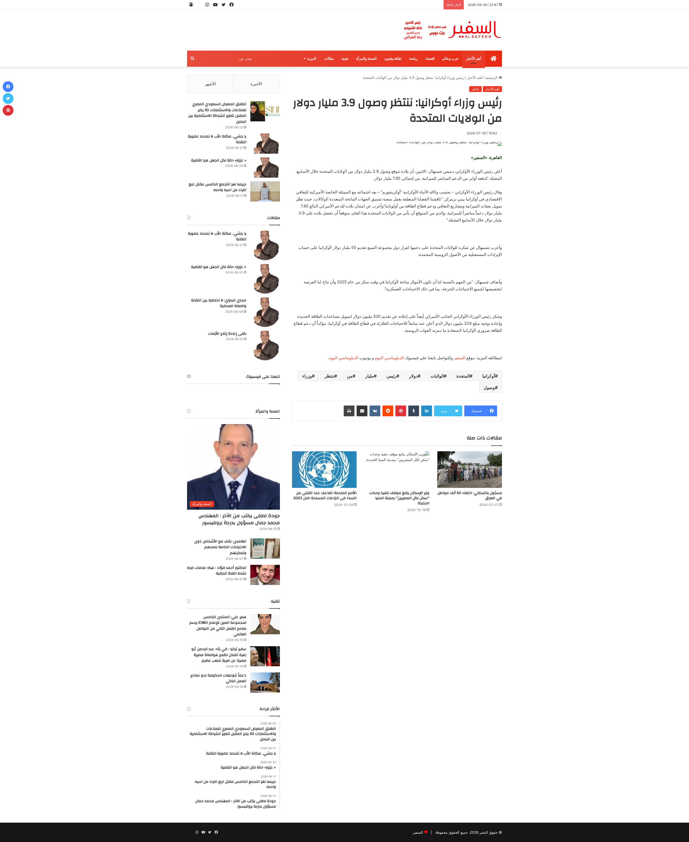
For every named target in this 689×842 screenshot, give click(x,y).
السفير (459, 357)
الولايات (437, 376)
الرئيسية (492, 77)
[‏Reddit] (387, 411)
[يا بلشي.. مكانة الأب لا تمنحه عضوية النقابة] (265, 143)
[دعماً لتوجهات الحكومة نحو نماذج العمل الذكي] (265, 682)
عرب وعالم (450, 59)
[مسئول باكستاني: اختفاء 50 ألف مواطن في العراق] (469, 469)
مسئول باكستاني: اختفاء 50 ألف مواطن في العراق (469, 495)
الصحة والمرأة (366, 59)
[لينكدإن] (426, 411)
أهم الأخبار (473, 59)
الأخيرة (256, 83)
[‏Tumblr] (413, 411)
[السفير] (452, 30)
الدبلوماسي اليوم (389, 357)
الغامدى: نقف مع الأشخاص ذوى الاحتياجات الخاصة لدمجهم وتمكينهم (220, 547)
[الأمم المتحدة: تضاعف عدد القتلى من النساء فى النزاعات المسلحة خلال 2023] (324, 469)
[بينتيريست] (400, 411)
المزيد (311, 59)
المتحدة (463, 376)
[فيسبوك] (8, 86)
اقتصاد (430, 59)
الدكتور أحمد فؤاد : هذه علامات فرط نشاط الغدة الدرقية (216, 570)
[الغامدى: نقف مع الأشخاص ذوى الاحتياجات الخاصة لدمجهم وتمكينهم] (265, 548)
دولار (413, 376)
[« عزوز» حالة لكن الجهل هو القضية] (265, 167)
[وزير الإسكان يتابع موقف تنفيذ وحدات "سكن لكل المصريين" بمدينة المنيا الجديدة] (397, 469)
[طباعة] (349, 411)
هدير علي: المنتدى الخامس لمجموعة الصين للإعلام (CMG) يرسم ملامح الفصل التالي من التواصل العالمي (217, 626)
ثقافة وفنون (393, 59)
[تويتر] (8, 98)
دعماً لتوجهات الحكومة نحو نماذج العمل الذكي (218, 678)
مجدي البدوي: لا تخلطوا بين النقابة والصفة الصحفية (218, 303)
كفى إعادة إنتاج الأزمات (227, 333)
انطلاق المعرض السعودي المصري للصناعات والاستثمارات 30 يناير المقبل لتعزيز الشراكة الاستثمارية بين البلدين (217, 113)
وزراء (307, 376)
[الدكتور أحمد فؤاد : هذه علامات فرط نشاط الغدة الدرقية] (265, 575)
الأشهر (210, 83)
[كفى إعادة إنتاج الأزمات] (265, 345)
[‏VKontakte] (375, 411)
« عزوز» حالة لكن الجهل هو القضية (218, 160)
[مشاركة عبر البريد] (362, 411)
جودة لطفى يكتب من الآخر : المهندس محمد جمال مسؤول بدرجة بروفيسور (239, 519)
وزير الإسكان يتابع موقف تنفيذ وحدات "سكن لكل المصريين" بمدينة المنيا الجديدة (399, 498)
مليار (369, 376)
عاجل (475, 89)
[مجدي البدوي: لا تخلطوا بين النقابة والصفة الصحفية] (265, 312)
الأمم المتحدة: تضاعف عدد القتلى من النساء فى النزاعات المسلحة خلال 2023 (325, 495)
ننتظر (329, 376)
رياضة (413, 59)
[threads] (199, 4)
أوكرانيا (488, 376)
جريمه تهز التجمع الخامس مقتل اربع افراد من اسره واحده (217, 187)
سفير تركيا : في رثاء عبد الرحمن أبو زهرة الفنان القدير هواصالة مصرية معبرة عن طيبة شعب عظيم (218, 655)
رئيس (391, 376)
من (350, 376)
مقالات (329, 59)
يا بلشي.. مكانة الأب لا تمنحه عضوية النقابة (217, 139)
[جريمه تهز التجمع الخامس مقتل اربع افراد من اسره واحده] (265, 191)
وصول (489, 387)
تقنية (345, 59)
